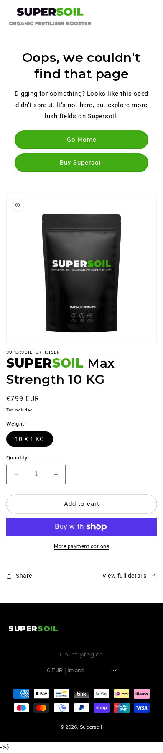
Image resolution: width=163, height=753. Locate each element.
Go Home (82, 139)
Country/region (81, 654)
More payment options (81, 546)
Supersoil (91, 727)
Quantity (16, 457)
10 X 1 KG (29, 439)
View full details (124, 575)
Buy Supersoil (81, 162)
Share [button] (24, 575)
